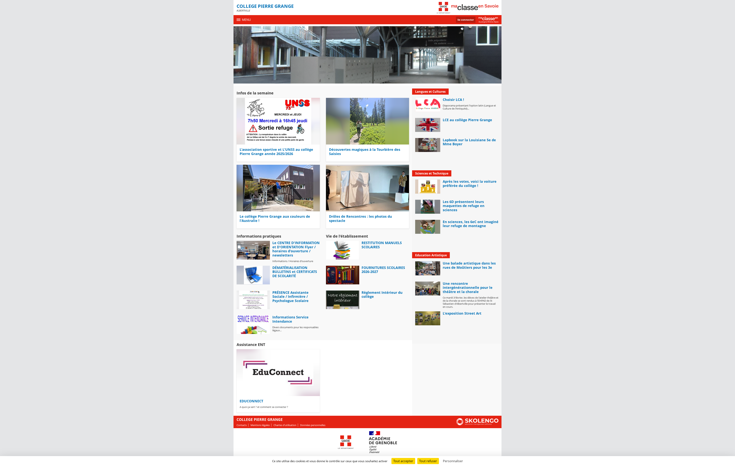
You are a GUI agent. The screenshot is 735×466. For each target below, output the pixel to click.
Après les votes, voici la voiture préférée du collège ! (470, 183)
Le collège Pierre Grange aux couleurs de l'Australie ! (275, 218)
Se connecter (465, 19)
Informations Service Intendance (290, 319)
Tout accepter (403, 461)
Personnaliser (453, 461)
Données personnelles (312, 425)
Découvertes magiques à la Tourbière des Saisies (364, 151)
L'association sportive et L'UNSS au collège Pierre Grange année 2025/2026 (276, 151)
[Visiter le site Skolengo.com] (477, 424)
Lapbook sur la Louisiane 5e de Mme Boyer (469, 142)
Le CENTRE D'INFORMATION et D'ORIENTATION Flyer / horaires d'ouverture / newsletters (296, 248)
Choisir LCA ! (453, 99)
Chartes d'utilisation (285, 425)
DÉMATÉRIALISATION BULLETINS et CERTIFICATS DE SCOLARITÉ (294, 271)
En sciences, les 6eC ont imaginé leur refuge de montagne (470, 223)
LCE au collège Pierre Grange (467, 120)
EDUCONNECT (251, 401)
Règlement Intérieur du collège (382, 294)
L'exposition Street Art (462, 313)
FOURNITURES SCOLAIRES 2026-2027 (383, 269)
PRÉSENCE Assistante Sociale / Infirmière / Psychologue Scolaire (290, 296)
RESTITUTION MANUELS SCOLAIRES (382, 244)
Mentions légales (260, 425)
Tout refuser (428, 461)
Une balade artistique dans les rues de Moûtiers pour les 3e (469, 265)
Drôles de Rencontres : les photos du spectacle (360, 218)
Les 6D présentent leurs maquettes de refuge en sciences (463, 205)
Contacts (242, 425)
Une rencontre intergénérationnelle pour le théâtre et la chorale (467, 287)
